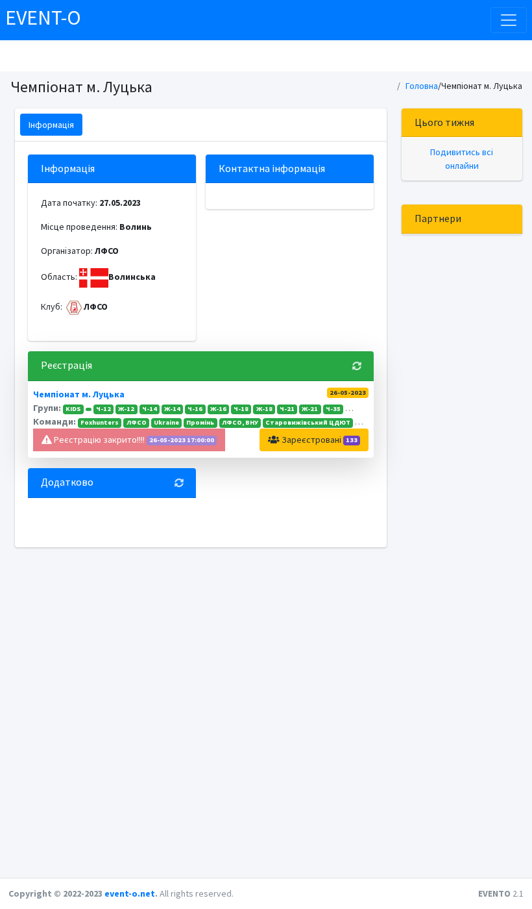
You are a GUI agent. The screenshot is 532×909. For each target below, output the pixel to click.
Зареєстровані (318, 439)
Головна (421, 86)
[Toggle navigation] (508, 20)
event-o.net (129, 893)
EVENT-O (43, 18)
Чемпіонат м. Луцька (79, 394)
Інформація (51, 125)
